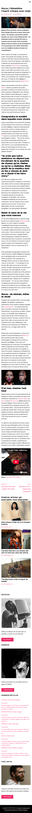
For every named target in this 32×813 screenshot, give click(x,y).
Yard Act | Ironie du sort (7, 736)
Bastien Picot (25, 81)
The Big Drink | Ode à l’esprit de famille (14, 580)
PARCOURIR (7, 796)
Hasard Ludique (22, 398)
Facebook (17, 477)
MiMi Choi (25, 335)
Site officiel (9, 477)
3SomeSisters (16, 65)
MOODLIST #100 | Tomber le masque (12, 748)
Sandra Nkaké (9, 307)
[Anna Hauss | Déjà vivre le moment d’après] (16, 511)
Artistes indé (26, 808)
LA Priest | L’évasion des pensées (10, 700)
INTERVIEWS (17, 14)
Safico (3, 401)
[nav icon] (30, 2)
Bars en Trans (14, 401)
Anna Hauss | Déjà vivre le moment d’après (15, 523)
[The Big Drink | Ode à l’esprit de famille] (16, 568)
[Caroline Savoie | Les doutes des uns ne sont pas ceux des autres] (16, 539)
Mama (3, 87)
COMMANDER (7, 690)
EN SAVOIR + (7, 639)
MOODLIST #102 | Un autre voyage (11, 712)
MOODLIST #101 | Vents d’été (9, 724)
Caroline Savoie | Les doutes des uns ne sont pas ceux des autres (15, 552)
